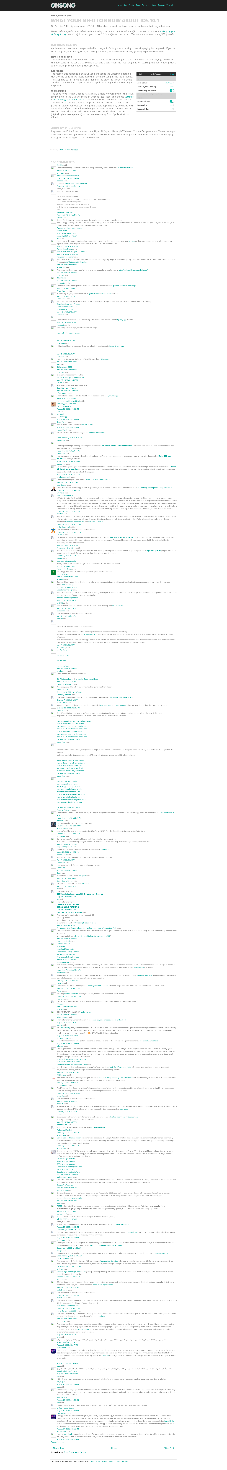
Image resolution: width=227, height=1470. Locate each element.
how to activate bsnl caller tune (69, 797)
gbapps (60, 181)
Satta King (61, 868)
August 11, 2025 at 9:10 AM (68, 1227)
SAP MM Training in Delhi (121, 537)
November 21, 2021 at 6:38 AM (69, 826)
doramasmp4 (62, 1038)
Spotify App (122, 320)
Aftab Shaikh (62, 291)
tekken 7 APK (62, 230)
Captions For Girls (64, 406)
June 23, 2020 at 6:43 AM (67, 369)
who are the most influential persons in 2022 (92, 936)
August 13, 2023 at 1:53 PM (68, 1043)
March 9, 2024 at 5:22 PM (67, 1101)
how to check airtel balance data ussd (72, 729)
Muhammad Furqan (65, 1177)
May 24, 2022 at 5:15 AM (66, 896)
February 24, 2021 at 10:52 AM (69, 524)
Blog (118, 1461)
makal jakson (62, 1290)
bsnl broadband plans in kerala (69, 789)
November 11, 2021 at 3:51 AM (69, 818)
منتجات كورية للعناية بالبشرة (67, 1371)
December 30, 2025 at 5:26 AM (69, 1266)
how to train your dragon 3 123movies (72, 251)
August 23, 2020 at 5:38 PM (68, 419)
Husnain (60, 999)
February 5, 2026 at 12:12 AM (68, 1308)
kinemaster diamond (97, 432)
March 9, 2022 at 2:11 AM (67, 844)
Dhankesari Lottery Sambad (68, 951)
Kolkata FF (61, 946)
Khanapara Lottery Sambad (68, 957)
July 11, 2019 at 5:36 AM (66, 170)
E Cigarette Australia (125, 167)
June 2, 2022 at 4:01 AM (66, 925)
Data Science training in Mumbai (69, 1166)
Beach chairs (62, 1397)
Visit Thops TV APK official (148, 1041)
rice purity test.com (116, 346)
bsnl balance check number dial (69, 802)
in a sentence (89, 634)
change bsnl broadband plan (68, 792)
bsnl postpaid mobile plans (67, 784)
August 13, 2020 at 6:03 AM (68, 409)
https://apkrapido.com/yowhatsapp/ (133, 270)
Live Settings (60, 99)
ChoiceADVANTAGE (160, 1253)
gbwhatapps (62, 671)
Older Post (169, 1448)
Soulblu (60, 165)
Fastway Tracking (64, 569)
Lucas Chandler (63, 1258)
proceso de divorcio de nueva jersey (71, 1059)
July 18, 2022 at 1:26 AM (66, 959)
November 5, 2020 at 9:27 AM (68, 474)
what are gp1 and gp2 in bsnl (68, 786)
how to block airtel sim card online (70, 723)
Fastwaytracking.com (65, 684)
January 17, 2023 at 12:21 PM (68, 988)
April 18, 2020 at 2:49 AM (67, 272)
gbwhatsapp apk (63, 477)
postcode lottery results (66, 561)
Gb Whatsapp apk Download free (70, 377)
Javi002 (60, 558)
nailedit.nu (86, 883)
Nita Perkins (61, 299)
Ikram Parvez (62, 422)
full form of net (63, 655)
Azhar (59, 991)
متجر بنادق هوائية (63, 1381)
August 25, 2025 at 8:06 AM (68, 1237)
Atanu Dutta (61, 1148)
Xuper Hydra (169, 1421)
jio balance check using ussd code (70, 771)
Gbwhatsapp (120, 705)
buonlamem (61, 1321)
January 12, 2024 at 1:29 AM (68, 1072)
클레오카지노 (139, 967)
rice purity (61, 283)
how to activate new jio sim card (69, 765)
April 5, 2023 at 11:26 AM (67, 1007)
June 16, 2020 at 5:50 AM (67, 362)
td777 (59, 1216)
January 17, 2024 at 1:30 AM (68, 1083)
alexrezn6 (61, 972)
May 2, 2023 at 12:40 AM (66, 1022)
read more (124, 1109)
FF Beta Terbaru (84, 1329)
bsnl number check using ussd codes (71, 799)
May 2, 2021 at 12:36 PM (66, 600)
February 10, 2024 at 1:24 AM (68, 1093)
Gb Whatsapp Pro (64, 679)
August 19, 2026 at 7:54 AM (68, 1410)
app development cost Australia (69, 1198)
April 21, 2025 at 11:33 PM (67, 1174)
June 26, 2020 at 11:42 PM (67, 390)
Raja (58, 364)
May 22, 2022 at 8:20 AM (66, 886)
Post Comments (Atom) (75, 1452)
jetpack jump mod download (68, 175)
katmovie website (71, 993)
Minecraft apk (62, 689)
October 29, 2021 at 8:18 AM (68, 807)
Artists (131, 5)
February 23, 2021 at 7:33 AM (68, 511)
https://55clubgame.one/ (103, 1284)
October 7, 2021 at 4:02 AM (68, 700)
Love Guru (61, 862)
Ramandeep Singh (64, 249)
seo (58, 1337)
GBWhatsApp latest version (76, 183)
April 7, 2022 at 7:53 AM (66, 860)
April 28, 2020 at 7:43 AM (67, 280)
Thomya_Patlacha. (64, 695)
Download (68, 1434)
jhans (59, 873)
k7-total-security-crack (65, 495)
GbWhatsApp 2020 (64, 367)
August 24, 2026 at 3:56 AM (68, 1429)
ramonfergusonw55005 (66, 1229)
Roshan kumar (63, 828)
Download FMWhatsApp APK (121, 697)
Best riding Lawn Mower (66, 388)
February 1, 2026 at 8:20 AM (68, 1295)
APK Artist (61, 1004)
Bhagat (60, 1250)
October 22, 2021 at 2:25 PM (68, 708)
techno (132, 241)
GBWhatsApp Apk (67, 584)
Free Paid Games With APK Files (69, 912)
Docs (138, 5)
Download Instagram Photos (68, 304)
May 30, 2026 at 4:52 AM (66, 1334)
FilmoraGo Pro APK (95, 521)
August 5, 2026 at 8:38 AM (67, 1374)
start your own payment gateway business (116, 1077)
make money (86, 1012)
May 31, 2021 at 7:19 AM (66, 616)
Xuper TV (105, 1355)
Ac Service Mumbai (64, 1130)
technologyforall (63, 527)
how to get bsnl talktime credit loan (71, 794)
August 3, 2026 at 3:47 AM (67, 1363)
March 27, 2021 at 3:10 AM (67, 545)
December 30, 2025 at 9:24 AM (69, 1277)
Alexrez (60, 983)
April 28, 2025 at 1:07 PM (67, 1187)
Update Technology (65, 590)
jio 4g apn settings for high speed (70, 760)
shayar (60, 618)
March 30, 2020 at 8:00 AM (67, 254)
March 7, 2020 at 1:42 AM (67, 236)
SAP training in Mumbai (66, 1161)
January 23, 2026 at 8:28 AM (68, 1287)
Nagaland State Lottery (66, 949)
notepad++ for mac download (68, 333)
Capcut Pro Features (65, 1185)
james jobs (61, 440)
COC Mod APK (106, 705)
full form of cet (62, 666)
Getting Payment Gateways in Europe (72, 1064)
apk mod (60, 579)
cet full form (61, 660)
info (58, 238)
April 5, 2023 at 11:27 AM (67, 1014)
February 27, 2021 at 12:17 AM (69, 532)
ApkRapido (61, 267)
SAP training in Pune (65, 1169)
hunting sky (105, 849)
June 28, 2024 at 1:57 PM (67, 1122)
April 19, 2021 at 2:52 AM (67, 587)
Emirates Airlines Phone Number (117, 445)
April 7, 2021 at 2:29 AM (66, 566)
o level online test (122, 1224)
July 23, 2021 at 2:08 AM (66, 681)
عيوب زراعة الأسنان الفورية (67, 1342)
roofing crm (102, 1316)
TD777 (59, 1206)
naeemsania (62, 854)
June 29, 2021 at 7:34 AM (67, 668)
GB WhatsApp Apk (144, 975)
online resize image (65, 309)
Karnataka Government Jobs (86, 679)
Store (154, 5)
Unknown (61, 173)
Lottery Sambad (63, 941)
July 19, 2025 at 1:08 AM (66, 1211)
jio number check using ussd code (70, 768)
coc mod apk (106, 293)
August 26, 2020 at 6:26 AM (68, 427)
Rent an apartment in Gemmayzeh (124, 1117)
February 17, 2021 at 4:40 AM (68, 490)
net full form (62, 650)
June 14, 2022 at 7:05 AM (67, 938)
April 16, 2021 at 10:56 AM (67, 577)
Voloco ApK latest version (85, 923)
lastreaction (61, 1135)
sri (58, 889)
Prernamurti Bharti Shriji (66, 548)
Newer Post (59, 1448)
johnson (60, 1046)
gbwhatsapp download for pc (124, 285)
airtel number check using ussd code (71, 726)
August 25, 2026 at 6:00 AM (68, 1439)
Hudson (60, 1114)
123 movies (61, 278)
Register (125, 1461)
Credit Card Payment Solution (120, 1067)
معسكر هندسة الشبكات (65, 1408)
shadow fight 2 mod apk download (71, 1271)
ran (58, 411)
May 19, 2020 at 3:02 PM (66, 322)
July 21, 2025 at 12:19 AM (67, 1219)
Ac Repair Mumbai (97, 1127)
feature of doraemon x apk (68, 1305)
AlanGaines (61, 1347)
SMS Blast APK (117, 605)
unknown (60, 493)
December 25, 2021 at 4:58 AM (69, 833)
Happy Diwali (62, 430)
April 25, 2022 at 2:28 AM (67, 870)
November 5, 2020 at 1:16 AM (68, 451)
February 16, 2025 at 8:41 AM (68, 1145)
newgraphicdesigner (65, 257)
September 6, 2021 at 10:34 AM (69, 692)
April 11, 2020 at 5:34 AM (67, 265)
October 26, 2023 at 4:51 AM (68, 1062)
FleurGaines (62, 1431)
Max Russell (61, 485)
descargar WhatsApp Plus (98, 986)
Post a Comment (57, 1442)
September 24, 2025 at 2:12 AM (69, 1256)
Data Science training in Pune (68, 1172)
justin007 (60, 820)
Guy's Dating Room (64, 847)
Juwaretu (60, 1096)
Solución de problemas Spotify (69, 1138)
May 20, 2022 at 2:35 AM (66, 878)
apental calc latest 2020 (66, 233)
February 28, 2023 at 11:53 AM (69, 996)
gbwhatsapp (94, 293)
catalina (60, 514)
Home (119, 5)
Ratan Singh (62, 647)
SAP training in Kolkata (66, 1159)
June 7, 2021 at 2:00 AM (66, 645)
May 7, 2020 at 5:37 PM (66, 296)
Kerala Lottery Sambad (66, 954)
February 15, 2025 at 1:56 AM (68, 1132)
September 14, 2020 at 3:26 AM (69, 438)
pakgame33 (62, 1214)
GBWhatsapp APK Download (76, 262)
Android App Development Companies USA (154, 487)
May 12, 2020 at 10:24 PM (67, 312)
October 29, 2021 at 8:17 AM (68, 739)
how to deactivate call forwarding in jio (72, 763)
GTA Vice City (65, 1027)
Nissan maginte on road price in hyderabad (108, 1020)
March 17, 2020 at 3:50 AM (67, 246)
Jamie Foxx (61, 710)
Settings (129, 96)
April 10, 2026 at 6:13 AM (67, 1319)
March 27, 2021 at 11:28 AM (68, 556)
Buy (125, 5)
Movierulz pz (86, 424)
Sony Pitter (61, 836)
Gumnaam (61, 611)
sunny (59, 1025)
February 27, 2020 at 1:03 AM (68, 215)
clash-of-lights (62, 574)
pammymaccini (63, 962)
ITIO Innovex (62, 1075)
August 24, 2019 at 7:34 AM (68, 178)
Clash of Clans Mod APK (74, 521)
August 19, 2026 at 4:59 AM (68, 1400)
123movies (104, 359)
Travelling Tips (62, 1085)
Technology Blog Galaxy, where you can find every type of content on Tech (87, 928)
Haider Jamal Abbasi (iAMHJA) (68, 401)
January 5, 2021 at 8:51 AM (67, 482)
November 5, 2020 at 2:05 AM (68, 461)
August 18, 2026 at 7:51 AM (68, 1384)
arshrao (60, 1269)
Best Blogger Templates (66, 403)
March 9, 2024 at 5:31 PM (67, 1111)
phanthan (61, 1240)
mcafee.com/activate (65, 212)
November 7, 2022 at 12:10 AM (69, 970)
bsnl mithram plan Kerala (67, 781)
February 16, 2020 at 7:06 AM (68, 186)
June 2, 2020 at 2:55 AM (66, 341)
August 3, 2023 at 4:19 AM (67, 1035)
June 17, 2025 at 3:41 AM (67, 1201)
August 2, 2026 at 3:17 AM (67, 1345)
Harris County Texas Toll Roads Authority (106, 1245)
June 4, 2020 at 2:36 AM (66, 354)
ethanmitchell (62, 1190)
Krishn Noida (62, 1125)
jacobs (59, 217)
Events (104, 1461)
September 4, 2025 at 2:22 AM (69, 1248)
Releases (145, 5)
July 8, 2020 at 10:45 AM (66, 398)
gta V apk (60, 414)
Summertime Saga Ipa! (109, 1261)
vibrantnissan (62, 1017)
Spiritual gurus (154, 550)
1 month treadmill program (67, 597)
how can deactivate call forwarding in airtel (74, 721)
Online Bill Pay (131, 1232)
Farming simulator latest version (69, 228)
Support (161, 5)
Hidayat (60, 1279)
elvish (59, 1203)
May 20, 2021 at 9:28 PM (66, 608)
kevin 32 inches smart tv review (98, 480)
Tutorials (170, 5)
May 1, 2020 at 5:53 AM (66, 288)
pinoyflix (82, 875)
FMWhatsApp (62, 417)
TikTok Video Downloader (67, 306)
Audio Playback (77, 99)
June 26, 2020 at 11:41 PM (67, 380)
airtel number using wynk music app (71, 734)
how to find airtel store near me (69, 731)
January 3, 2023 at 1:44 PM (67, 980)
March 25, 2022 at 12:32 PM (68, 852)
